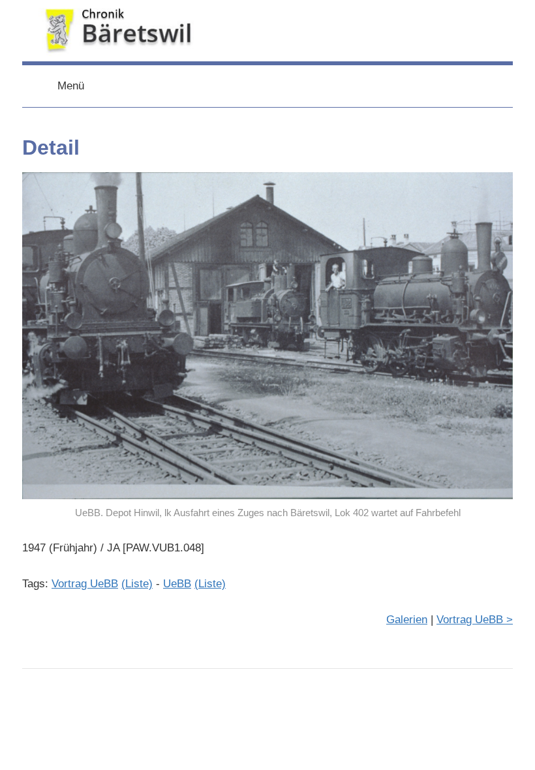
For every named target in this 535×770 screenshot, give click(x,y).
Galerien (406, 619)
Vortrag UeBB (85, 584)
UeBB (177, 584)
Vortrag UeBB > (474, 619)
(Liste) (137, 584)
